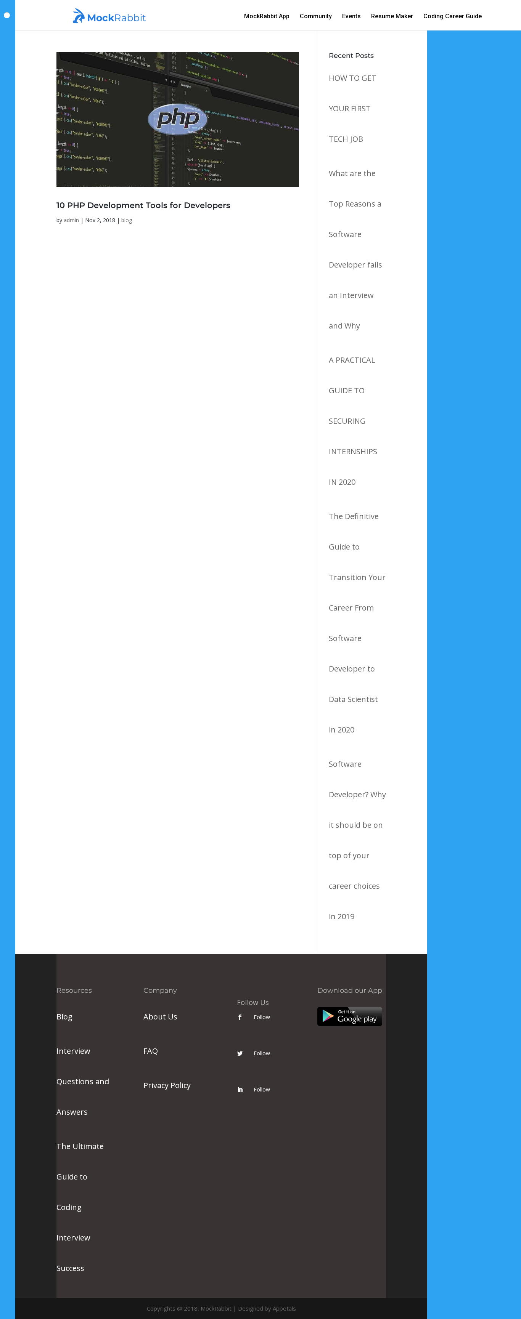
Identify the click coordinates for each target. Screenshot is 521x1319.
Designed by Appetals (267, 1308)
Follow (262, 1017)
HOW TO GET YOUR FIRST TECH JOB (352, 108)
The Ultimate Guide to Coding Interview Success (80, 1207)
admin (71, 220)
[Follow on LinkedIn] (240, 1089)
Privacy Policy (167, 1085)
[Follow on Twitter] (240, 1053)
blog (126, 220)
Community (316, 17)
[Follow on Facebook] (240, 1017)
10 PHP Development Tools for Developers (143, 205)
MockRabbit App (266, 17)
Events (351, 17)
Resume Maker (392, 17)
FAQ (150, 1051)
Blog (64, 1016)
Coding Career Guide (452, 17)
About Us (160, 1016)
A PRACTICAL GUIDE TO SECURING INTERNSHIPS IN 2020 (353, 421)
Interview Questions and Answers (82, 1081)
